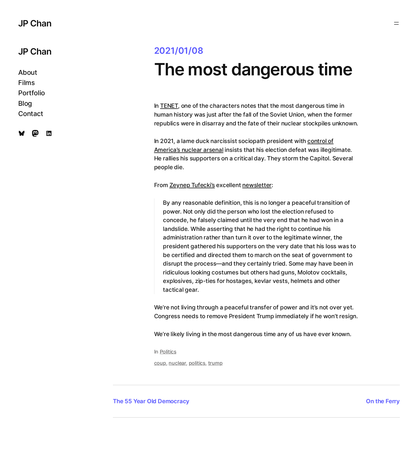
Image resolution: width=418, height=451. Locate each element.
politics (197, 363)
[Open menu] (396, 23)
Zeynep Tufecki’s (192, 185)
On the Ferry (383, 401)
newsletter (257, 185)
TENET (169, 105)
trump (215, 363)
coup (160, 363)
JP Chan (35, 23)
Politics (168, 352)
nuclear (177, 363)
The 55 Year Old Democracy (151, 401)
